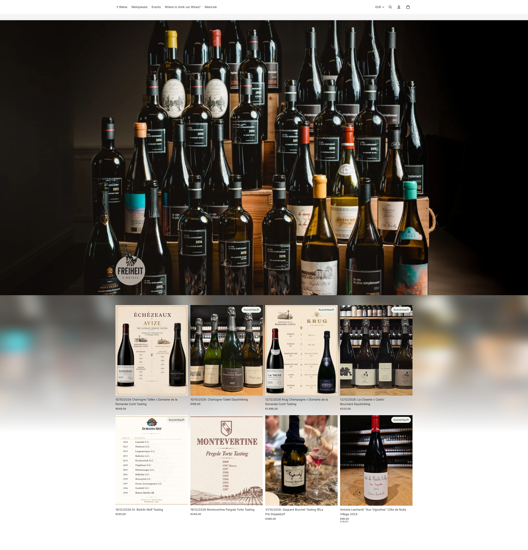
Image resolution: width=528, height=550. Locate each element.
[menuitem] (121, 7)
